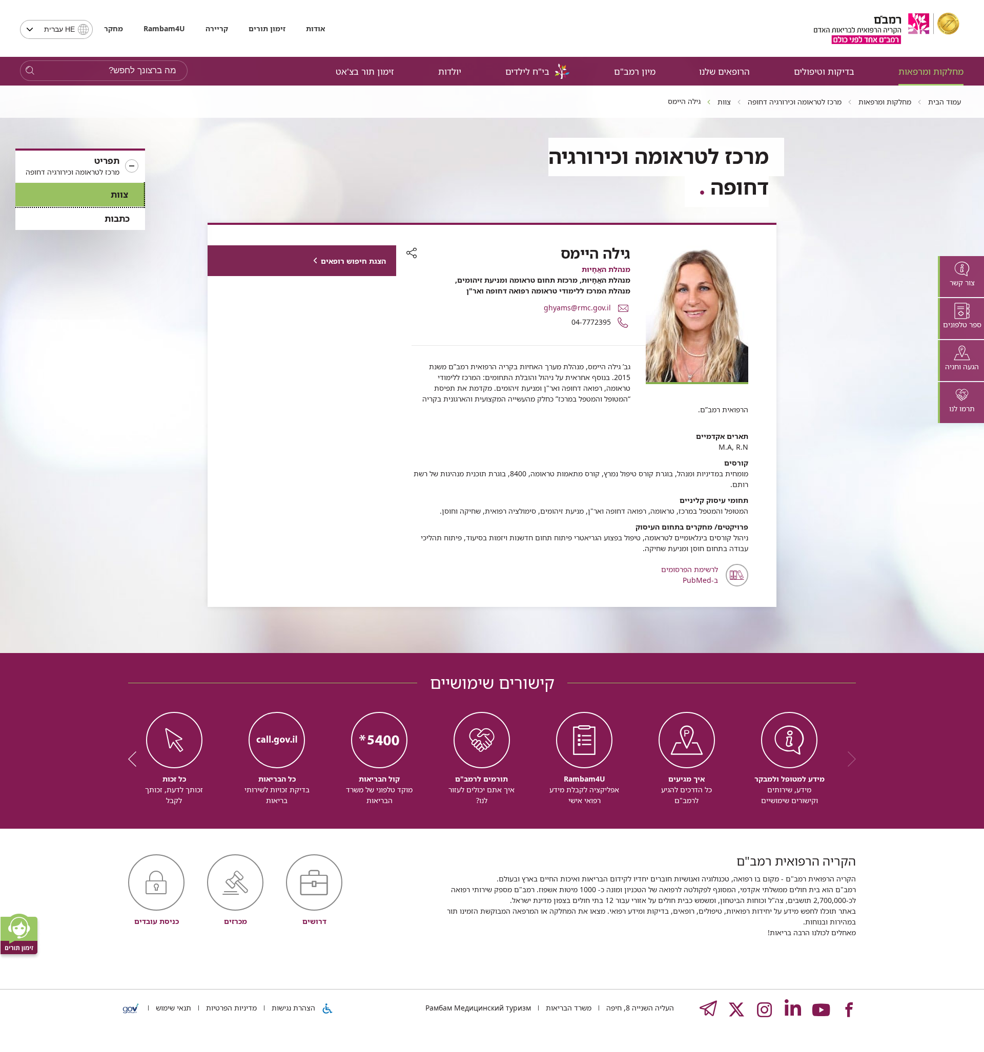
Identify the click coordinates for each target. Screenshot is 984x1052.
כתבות (117, 218)
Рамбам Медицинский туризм (478, 1008)
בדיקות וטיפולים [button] (824, 71)
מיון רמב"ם (634, 71)
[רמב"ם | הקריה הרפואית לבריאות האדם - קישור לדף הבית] (886, 28)
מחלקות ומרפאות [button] (930, 71)
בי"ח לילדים (527, 71)
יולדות (449, 71)
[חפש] (30, 71)
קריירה (217, 28)
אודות (315, 28)
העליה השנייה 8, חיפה (639, 1008)
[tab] (961, 276)
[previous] (848, 759)
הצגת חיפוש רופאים (353, 261)
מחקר (113, 28)
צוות (119, 194)
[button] (80, 166)
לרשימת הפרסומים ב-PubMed (689, 574)
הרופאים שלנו (724, 71)
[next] (136, 759)
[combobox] (56, 29)
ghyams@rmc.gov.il (577, 307)
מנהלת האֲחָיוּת (606, 269)
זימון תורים (267, 28)
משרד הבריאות (567, 1008)
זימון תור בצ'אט (365, 71)
